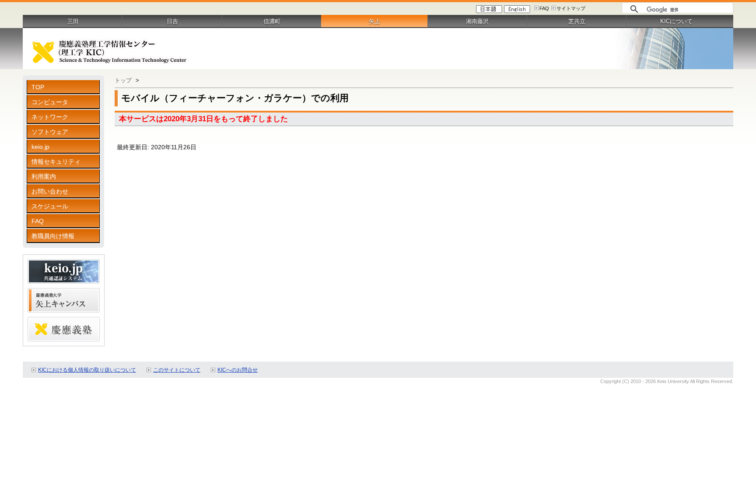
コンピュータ (50, 102)
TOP (38, 87)
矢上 (374, 21)
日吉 (172, 21)
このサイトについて (176, 370)
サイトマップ (570, 8)
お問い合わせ (50, 191)
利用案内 (44, 176)
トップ (123, 80)
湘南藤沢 (477, 21)
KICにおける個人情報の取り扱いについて (87, 370)
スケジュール (50, 206)
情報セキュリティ (56, 161)
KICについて (676, 21)
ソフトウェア (50, 131)
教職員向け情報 (53, 235)
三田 (73, 21)
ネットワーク (50, 116)
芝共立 (576, 21)
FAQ (544, 8)
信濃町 (271, 21)
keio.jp (40, 146)
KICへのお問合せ (237, 370)
